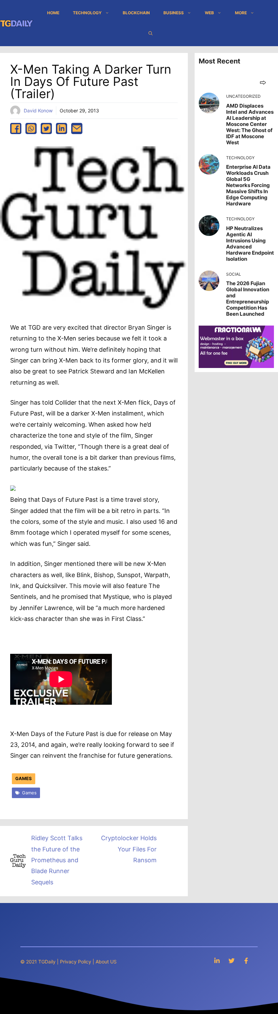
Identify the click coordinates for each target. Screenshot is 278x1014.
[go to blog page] (262, 82)
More (241, 12)
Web (209, 12)
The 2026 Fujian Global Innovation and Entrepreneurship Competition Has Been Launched (247, 298)
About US (106, 961)
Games (23, 778)
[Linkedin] (217, 960)
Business (173, 12)
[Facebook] (246, 960)
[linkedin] (61, 128)
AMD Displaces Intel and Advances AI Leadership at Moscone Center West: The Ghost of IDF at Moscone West (250, 124)
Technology (87, 12)
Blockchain (136, 12)
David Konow (38, 110)
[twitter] (46, 128)
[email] (76, 128)
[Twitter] (232, 960)
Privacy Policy (75, 961)
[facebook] (15, 128)
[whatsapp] (31, 128)
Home (53, 12)
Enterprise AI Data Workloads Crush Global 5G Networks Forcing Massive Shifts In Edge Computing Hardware (248, 185)
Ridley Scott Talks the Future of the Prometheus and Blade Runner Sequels (56, 860)
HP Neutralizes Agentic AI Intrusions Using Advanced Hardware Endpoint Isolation (250, 243)
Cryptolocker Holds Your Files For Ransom (129, 849)
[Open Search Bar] (150, 33)
